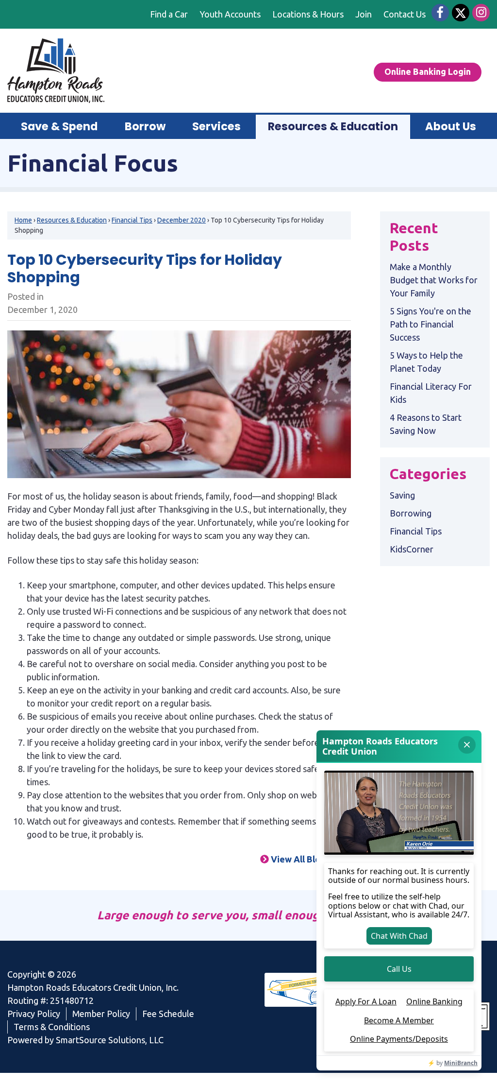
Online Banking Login (427, 71)
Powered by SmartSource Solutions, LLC (85, 1040)
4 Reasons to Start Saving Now (426, 424)
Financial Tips (132, 220)
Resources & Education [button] (333, 126)
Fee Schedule (168, 1013)
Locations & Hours (308, 14)
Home (23, 220)
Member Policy (101, 1013)
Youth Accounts (230, 14)
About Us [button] (450, 126)
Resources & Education (72, 220)
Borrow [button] (145, 126)
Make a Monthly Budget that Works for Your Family (434, 280)
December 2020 (181, 220)
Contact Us (404, 14)
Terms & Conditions (52, 1027)
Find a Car (169, 14)
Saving (402, 495)
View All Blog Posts (310, 859)
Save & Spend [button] (59, 126)
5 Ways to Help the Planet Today (426, 361)
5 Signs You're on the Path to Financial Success (430, 324)
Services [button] (216, 126)
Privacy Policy (33, 1013)
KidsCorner (411, 549)
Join (363, 14)
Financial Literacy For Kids (431, 392)
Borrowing (410, 513)
